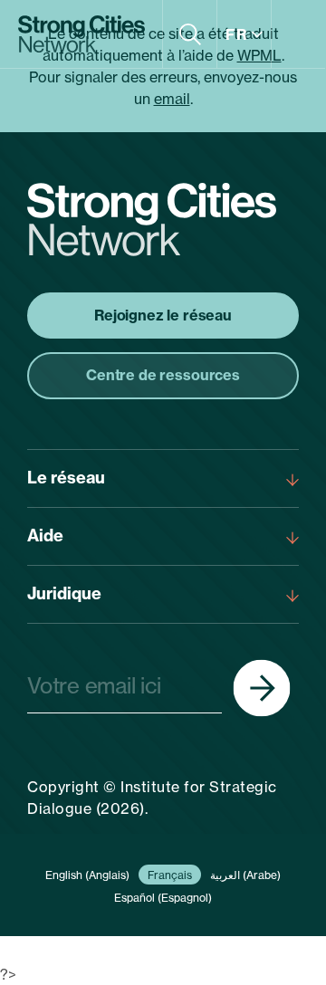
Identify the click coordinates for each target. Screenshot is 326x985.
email (172, 99)
